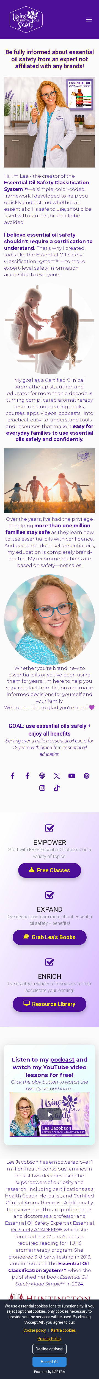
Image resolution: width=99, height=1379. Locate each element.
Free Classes (53, 870)
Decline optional (49, 1349)
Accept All (49, 1361)
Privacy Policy (49, 1338)
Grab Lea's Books (54, 937)
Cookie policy (35, 1330)
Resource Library (53, 1004)
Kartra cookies (63, 1330)
